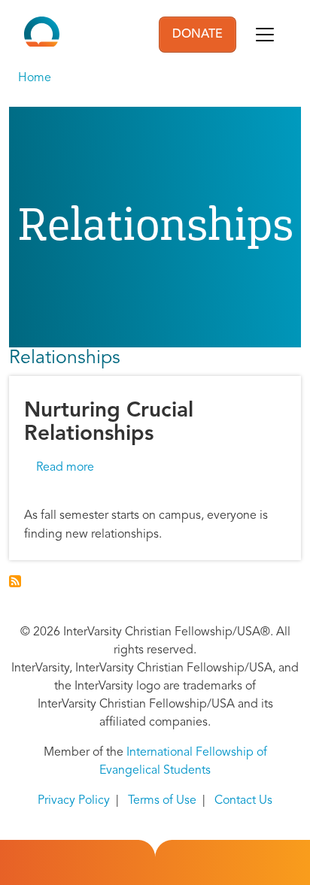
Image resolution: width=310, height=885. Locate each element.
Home (34, 78)
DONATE (197, 35)
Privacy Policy (74, 801)
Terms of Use (162, 801)
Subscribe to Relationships (15, 581)
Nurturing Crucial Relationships (108, 423)
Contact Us (243, 801)
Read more (65, 468)
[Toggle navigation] (265, 35)
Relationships (64, 358)
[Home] (41, 35)
